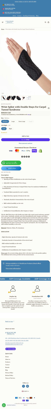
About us (7, 359)
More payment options (25, 143)
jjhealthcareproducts (21, 403)
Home (2, 29)
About (14, 15)
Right (10, 128)
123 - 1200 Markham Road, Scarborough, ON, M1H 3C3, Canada (22, 338)
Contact (19, 15)
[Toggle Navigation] (2, 22)
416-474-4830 (8, 340)
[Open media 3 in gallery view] (13, 98)
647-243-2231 (16, 340)
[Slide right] (48, 296)
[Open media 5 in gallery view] (24, 98)
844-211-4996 (24, 340)
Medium (5, 121)
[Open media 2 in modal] (25, 63)
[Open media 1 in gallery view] (3, 98)
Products (7, 362)
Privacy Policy (9, 372)
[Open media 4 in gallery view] (18, 98)
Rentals (7, 367)
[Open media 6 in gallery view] (29, 98)
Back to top (9, 321)
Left (4, 128)
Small (30, 121)
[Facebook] (23, 386)
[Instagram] (27, 386)
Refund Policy (9, 375)
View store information (13, 268)
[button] (45, 22)
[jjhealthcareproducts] (9, 22)
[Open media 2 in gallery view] (8, 98)
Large (13, 121)
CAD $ (25, 391)
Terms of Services (10, 378)
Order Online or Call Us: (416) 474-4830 (25, 1)
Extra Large (22, 121)
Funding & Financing (29, 15)
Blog (37, 15)
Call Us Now (11, 168)
